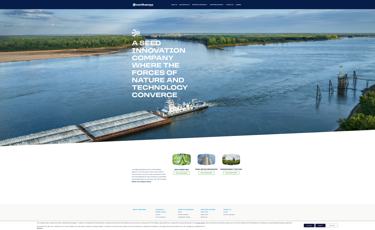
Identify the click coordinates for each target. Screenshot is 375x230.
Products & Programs (186, 209)
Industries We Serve (208, 209)
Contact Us (227, 209)
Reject (320, 225)
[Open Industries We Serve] (223, 5)
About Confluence (139, 209)
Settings (332, 225)
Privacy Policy (200, 223)
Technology (159, 209)
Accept (309, 225)
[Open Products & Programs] (207, 5)
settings (39, 228)
